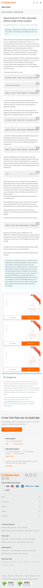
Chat (7, 444)
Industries (25, 550)
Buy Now (30, 317)
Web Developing (6, 553)
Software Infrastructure (9, 542)
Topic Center (5, 550)
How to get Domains (28, 539)
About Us (10, 576)
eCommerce (20, 530)
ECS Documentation (15, 539)
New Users (30, 542)
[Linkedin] (30, 475)
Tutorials (15, 553)
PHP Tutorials (23, 553)
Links (38, 576)
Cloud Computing (15, 550)
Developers (32, 550)
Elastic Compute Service (9, 527)
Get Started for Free (11, 429)
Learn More (12, 317)
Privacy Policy (19, 576)
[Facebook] (26, 475)
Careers (4, 576)
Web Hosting (29, 530)
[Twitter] (35, 475)
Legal (26, 576)
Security (36, 530)
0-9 (12, 565)
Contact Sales (18, 444)
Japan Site (5, 539)
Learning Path (21, 542)
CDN (18, 527)
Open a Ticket (10, 456)
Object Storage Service (8, 530)
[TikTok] (7, 478)
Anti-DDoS (24, 527)
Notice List (32, 576)
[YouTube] (3, 478)
